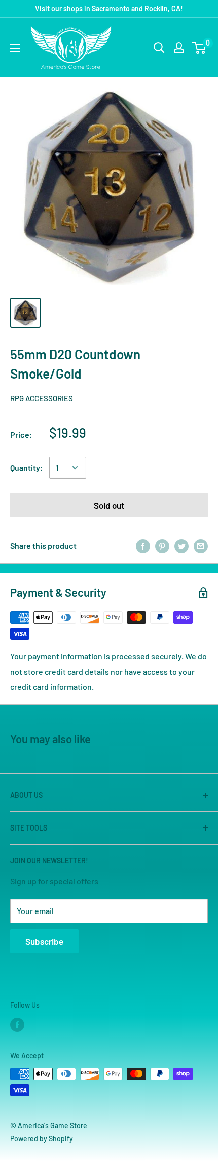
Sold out (109, 505)
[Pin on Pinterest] (162, 545)
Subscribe (44, 941)
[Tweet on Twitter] (181, 545)
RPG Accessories (41, 398)
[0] (199, 48)
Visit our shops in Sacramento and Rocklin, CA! (109, 8)
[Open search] (159, 47)
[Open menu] (15, 48)
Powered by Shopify (41, 1138)
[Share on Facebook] (143, 545)
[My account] (179, 47)
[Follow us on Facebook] (17, 1024)
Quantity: (26, 467)
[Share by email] (201, 545)
